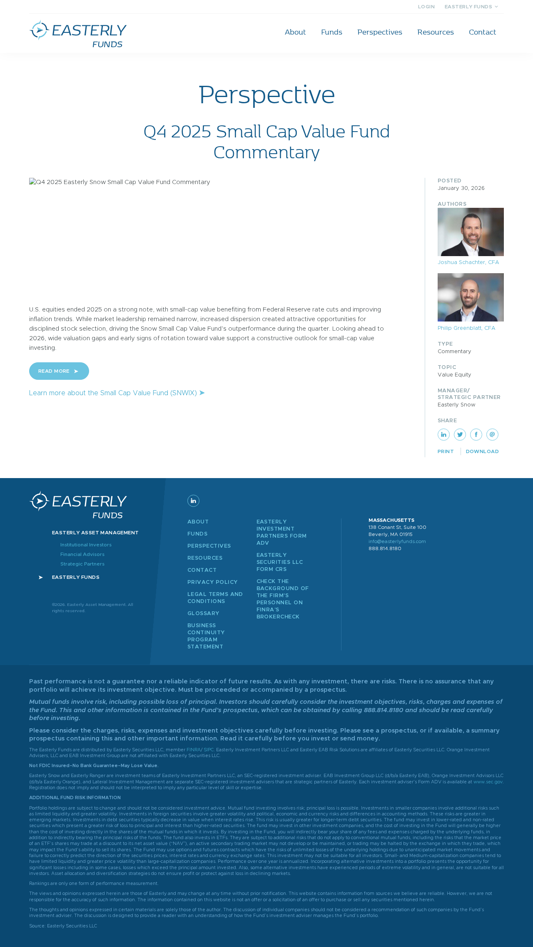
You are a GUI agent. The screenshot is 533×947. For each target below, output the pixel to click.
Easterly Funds (76, 577)
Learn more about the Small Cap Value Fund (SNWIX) (113, 393)
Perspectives (379, 32)
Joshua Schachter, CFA (468, 262)
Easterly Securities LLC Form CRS (280, 562)
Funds (331, 32)
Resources (435, 32)
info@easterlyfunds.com (397, 541)
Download (482, 451)
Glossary (203, 613)
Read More (54, 371)
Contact (482, 32)
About (295, 32)
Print (446, 451)
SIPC (208, 750)
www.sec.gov (488, 782)
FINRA (194, 750)
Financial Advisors (82, 554)
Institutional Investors (86, 544)
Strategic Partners (82, 563)
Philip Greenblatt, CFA (467, 328)
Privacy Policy (212, 582)
